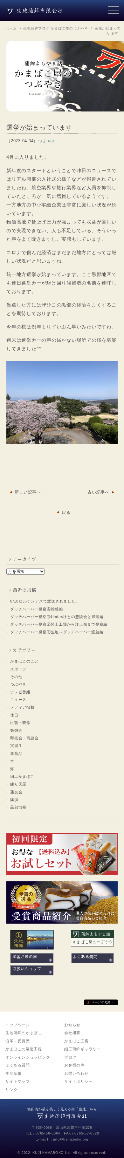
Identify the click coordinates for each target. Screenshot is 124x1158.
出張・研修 (20, 723)
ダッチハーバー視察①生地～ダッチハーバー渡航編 (56, 632)
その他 (16, 677)
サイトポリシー (78, 1081)
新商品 (16, 753)
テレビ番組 (20, 692)
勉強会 (16, 730)
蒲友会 (16, 792)
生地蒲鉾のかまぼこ (23, 1033)
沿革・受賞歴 (17, 1041)
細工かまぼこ (22, 776)
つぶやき (18, 684)
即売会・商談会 (24, 738)
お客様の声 (74, 1065)
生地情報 (13, 1073)
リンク (11, 1089)
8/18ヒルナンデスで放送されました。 (44, 601)
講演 (14, 800)
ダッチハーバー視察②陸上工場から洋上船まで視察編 (58, 624)
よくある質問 (17, 1065)
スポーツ (18, 669)
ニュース (18, 699)
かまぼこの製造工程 (23, 1049)
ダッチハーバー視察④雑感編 (36, 609)
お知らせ (72, 1025)
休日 (14, 715)
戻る (66, 512)
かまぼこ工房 (76, 1041)
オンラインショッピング (27, 1057)
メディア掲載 (22, 707)
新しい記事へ (28, 492)
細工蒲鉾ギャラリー (82, 1049)
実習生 (16, 746)
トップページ (17, 1025)
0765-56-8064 (48, 1133)
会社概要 (72, 1033)
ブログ (70, 1057)
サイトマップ (17, 1081)
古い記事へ (98, 492)
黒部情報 (18, 807)
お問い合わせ (76, 1073)
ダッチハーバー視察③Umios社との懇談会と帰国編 (57, 617)
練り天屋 (18, 784)
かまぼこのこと (24, 661)
